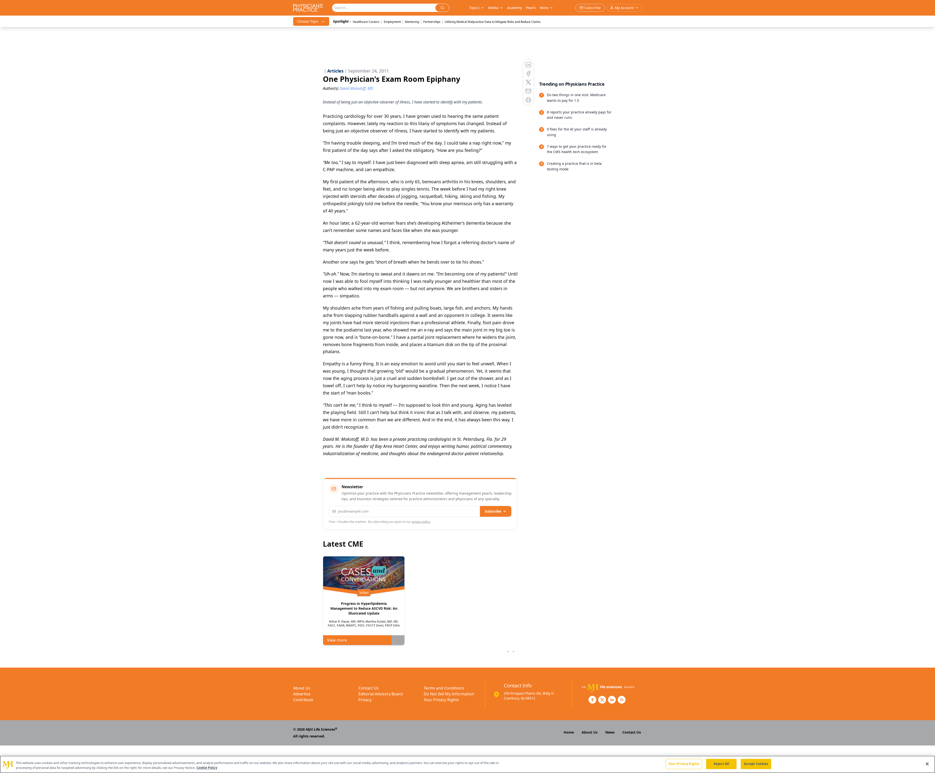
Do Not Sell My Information (449, 694)
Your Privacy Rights (441, 699)
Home (569, 732)
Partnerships (431, 22)
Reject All (721, 764)
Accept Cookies (756, 764)
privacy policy (421, 522)
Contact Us (368, 688)
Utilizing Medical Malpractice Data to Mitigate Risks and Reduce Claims (493, 22)
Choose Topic (307, 21)
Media (493, 7)
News (610, 732)
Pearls (531, 7)
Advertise (301, 694)
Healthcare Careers (366, 22)
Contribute (303, 699)
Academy (514, 7)
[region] (467, 764)
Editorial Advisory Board (380, 694)
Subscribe (493, 511)
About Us (301, 688)
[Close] (927, 763)
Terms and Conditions (444, 688)
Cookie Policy (206, 767)
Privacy (365, 699)
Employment (392, 22)
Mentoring (412, 22)
